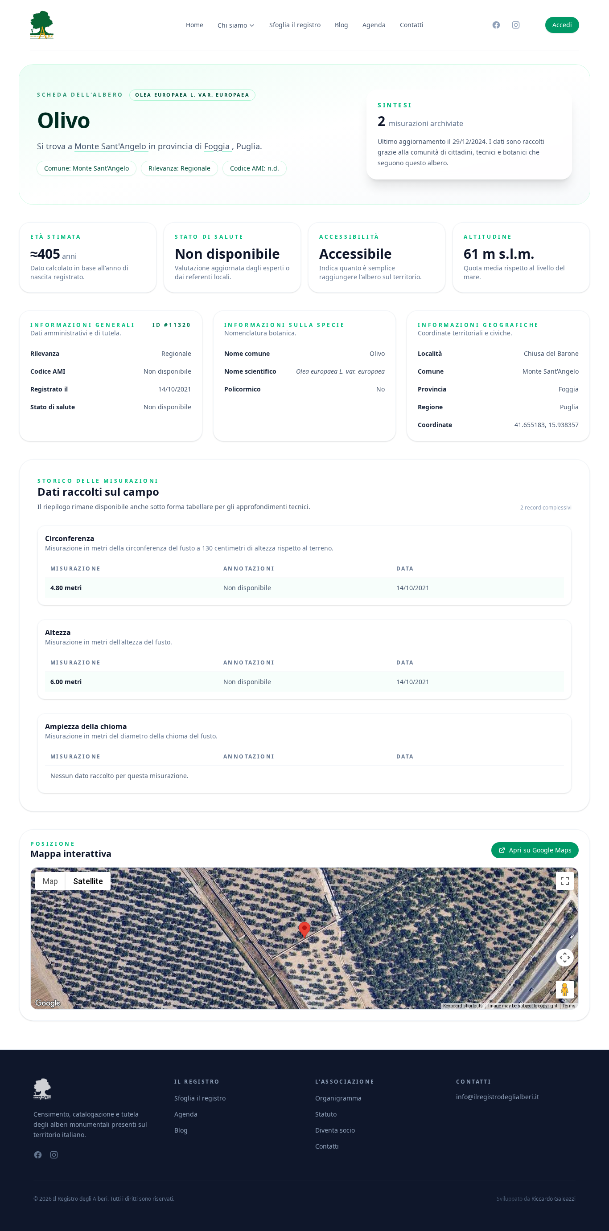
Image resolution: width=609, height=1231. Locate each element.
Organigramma (338, 1098)
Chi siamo (232, 25)
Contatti (412, 24)
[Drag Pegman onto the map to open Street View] (565, 990)
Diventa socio (335, 1130)
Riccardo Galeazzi (553, 1198)
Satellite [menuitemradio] (88, 881)
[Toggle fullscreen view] (565, 881)
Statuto (326, 1114)
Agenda (374, 24)
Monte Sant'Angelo (111, 146)
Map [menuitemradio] (50, 881)
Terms (569, 1005)
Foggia (218, 146)
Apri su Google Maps (540, 850)
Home (194, 24)
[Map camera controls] (565, 957)
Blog (341, 24)
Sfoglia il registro (295, 24)
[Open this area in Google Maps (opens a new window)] (47, 1003)
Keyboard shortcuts (463, 1005)
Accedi (562, 24)
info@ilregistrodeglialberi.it (497, 1096)
